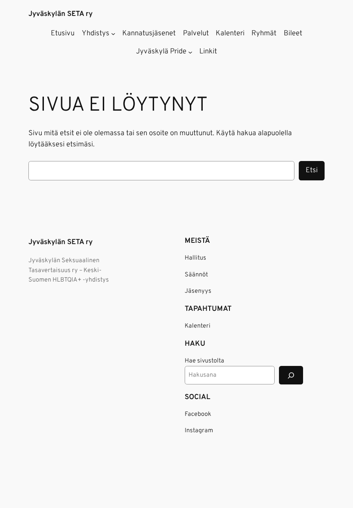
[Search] (291, 375)
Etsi (312, 170)
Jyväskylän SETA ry (60, 14)
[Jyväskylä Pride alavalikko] (190, 52)
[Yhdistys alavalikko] (113, 33)
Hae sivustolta (204, 361)
